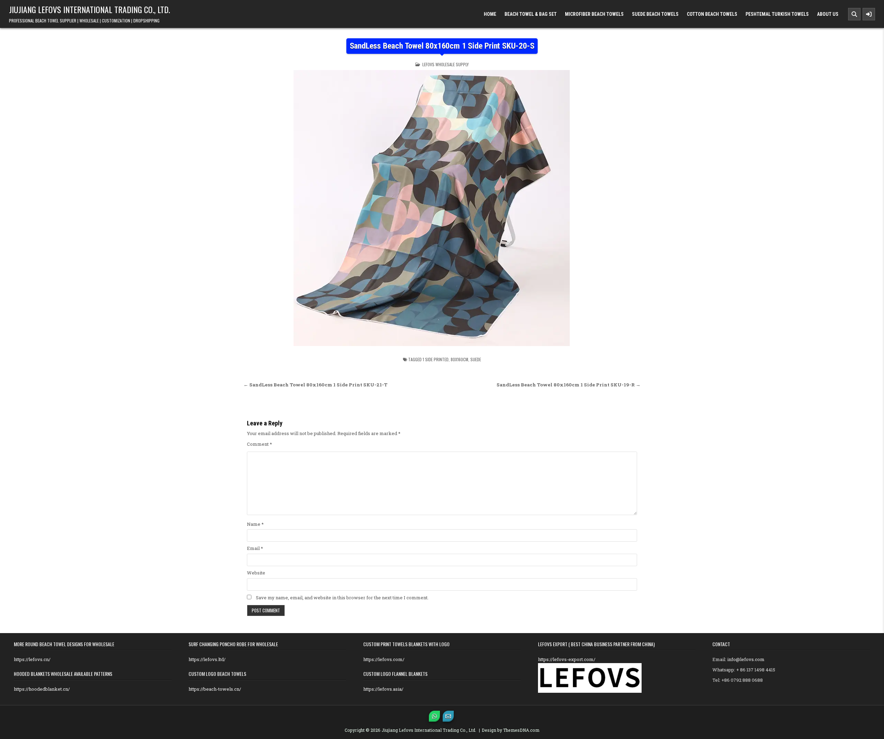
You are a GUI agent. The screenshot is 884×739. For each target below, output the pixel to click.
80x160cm (459, 359)
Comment (259, 444)
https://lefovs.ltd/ (207, 659)
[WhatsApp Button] (434, 716)
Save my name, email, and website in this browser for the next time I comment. (342, 597)
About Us (827, 14)
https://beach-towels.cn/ (215, 689)
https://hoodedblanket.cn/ (42, 689)
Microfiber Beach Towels (594, 14)
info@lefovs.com (746, 659)
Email (255, 548)
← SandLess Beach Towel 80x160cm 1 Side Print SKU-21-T (315, 385)
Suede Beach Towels (655, 14)
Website (256, 573)
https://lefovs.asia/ (383, 689)
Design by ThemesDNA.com (510, 730)
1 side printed (436, 359)
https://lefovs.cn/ (32, 659)
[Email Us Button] (448, 716)
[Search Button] (854, 14)
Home (490, 14)
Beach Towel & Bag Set (531, 14)
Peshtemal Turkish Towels (777, 14)
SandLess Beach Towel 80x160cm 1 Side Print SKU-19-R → (569, 385)
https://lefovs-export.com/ (566, 659)
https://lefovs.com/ (383, 659)
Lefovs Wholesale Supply (445, 64)
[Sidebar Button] (869, 14)
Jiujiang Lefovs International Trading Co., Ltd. (89, 9)
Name (255, 524)
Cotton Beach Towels (712, 14)
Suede (475, 359)
